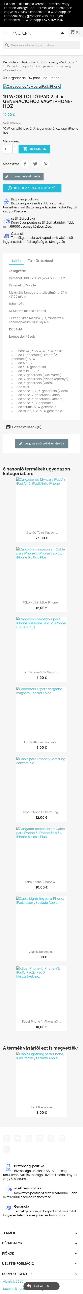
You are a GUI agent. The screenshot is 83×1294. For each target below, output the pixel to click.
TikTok (6, 1149)
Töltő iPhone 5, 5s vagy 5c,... (41, 672)
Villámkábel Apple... (41, 952)
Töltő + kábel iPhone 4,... (41, 882)
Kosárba (34, 148)
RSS (29, 1138)
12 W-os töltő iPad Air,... (41, 532)
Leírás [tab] (16, 261)
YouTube (39, 1138)
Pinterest (46, 164)
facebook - (11, 1289)
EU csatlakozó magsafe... (41, 742)
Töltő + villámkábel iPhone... (41, 602)
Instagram (62, 1138)
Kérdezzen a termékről (32, 188)
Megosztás (25, 164)
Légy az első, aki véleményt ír (44, 443)
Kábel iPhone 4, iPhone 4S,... (41, 1021)
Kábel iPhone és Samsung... (41, 812)
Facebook (6, 1138)
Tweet (35, 164)
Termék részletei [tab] (40, 261)
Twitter (18, 1138)
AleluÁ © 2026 (13, 1281)
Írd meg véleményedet (26, 176)
